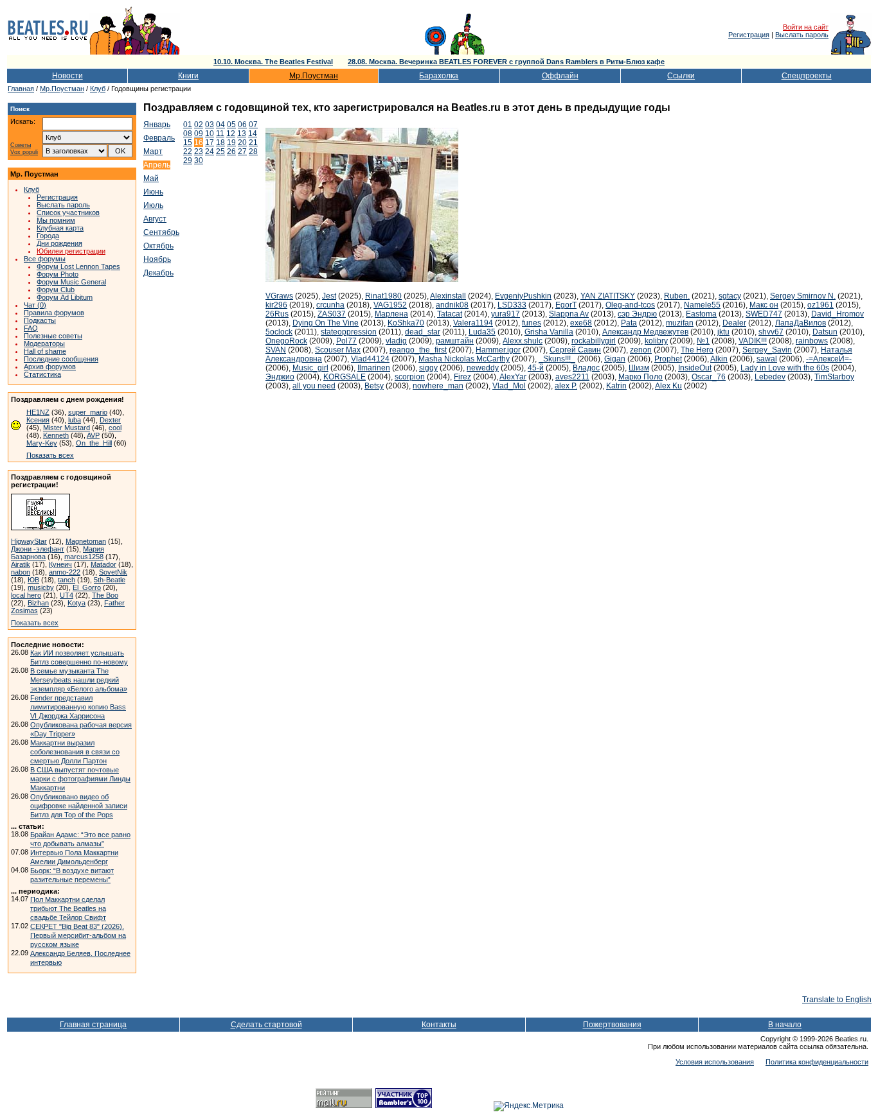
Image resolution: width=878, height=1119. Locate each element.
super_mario (87, 412)
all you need (314, 385)
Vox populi (24, 152)
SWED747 (764, 313)
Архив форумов (50, 366)
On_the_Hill (94, 443)
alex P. (566, 385)
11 (220, 133)
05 (231, 124)
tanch (66, 580)
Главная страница (93, 1024)
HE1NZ (37, 412)
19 (231, 142)
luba (74, 420)
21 (253, 142)
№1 (703, 340)
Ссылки (681, 75)
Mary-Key (41, 443)
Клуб (97, 88)
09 (198, 133)
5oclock (278, 331)
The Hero (697, 349)
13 (241, 133)
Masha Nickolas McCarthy (464, 358)
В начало (785, 1024)
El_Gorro (87, 587)
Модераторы (44, 343)
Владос (586, 367)
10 (209, 133)
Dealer (734, 322)
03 (209, 124)
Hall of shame (45, 351)
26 (231, 151)
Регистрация (748, 35)
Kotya (76, 603)
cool (115, 427)
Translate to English (837, 999)
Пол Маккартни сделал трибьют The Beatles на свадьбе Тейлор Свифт (68, 908)
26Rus (277, 313)
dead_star (422, 331)
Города (48, 235)
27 (242, 151)
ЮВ (33, 580)
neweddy (483, 367)
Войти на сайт (806, 27)
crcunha (330, 304)
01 (187, 124)
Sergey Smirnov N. (803, 295)
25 (220, 151)
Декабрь (158, 272)
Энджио (279, 376)
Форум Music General (71, 282)
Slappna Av (569, 313)
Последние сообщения (61, 359)
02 (198, 124)
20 (242, 142)
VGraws (279, 295)
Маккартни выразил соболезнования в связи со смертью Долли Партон (75, 752)
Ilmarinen (373, 367)
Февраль (159, 138)
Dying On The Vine (325, 322)
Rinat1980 (383, 295)
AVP (93, 435)
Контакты (439, 1024)
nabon (20, 572)
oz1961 (820, 304)
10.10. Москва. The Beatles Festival (273, 61)
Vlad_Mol (509, 385)
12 (230, 133)
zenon (641, 349)
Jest (329, 295)
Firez (462, 376)
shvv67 (771, 331)
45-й (536, 367)
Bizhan (38, 603)
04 (220, 124)
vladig (396, 340)
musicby (41, 587)
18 (220, 142)
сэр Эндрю (637, 313)
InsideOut (695, 367)
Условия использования (715, 1062)
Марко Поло (640, 376)
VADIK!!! (753, 340)
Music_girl (310, 367)
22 (187, 151)
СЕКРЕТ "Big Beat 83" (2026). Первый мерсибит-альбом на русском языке (78, 935)
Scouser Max (338, 349)
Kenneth (56, 435)
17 (209, 142)
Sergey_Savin (767, 349)
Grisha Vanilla (548, 331)
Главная (21, 88)
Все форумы (45, 259)
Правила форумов (54, 313)
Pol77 (346, 340)
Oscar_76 (709, 376)
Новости (67, 75)
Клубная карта (60, 228)
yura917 (505, 313)
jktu (723, 331)
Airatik (20, 564)
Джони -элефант (37, 549)
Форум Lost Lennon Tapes (78, 266)
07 (253, 124)
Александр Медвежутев (645, 331)
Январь (156, 124)
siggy (428, 367)
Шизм (639, 367)
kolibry (656, 340)
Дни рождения (59, 243)
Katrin (616, 385)
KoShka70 (406, 322)
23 (198, 151)
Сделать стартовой (266, 1024)
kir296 (276, 304)
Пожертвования (612, 1024)
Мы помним (56, 220)
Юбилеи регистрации (71, 251)
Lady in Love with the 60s (784, 367)
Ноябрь (157, 259)
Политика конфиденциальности (817, 1062)
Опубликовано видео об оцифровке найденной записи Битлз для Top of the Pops (78, 806)
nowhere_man (438, 385)
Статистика (42, 374)
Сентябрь (161, 232)
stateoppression (349, 331)
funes (531, 322)
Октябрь (158, 245)
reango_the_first (418, 349)
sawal (767, 358)
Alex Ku (668, 385)
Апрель (156, 164)
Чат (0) (35, 305)
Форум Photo (57, 274)
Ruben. (677, 295)
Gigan (614, 358)
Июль (153, 205)
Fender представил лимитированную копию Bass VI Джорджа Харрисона (78, 707)
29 (187, 160)
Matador (103, 564)
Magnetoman (86, 541)
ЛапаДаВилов (800, 322)
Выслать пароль (802, 35)
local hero (26, 595)
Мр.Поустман (313, 75)
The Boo (105, 595)
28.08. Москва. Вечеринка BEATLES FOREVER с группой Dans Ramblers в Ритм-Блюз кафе (506, 61)
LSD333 (511, 304)
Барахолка (438, 75)
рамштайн (455, 340)
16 (198, 142)
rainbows (812, 340)
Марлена (391, 313)
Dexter (110, 420)
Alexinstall (448, 295)
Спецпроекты (807, 75)
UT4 (66, 595)
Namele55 (702, 304)
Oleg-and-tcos (630, 304)
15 (187, 142)
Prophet (668, 358)
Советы (20, 145)
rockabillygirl (593, 340)
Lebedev (770, 376)
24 (209, 151)
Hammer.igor (498, 349)
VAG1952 (390, 304)
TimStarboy (834, 376)
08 (187, 133)
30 (198, 160)
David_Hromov (837, 313)
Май (151, 178)
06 (242, 124)
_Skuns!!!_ (557, 358)
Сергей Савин (575, 349)
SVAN (275, 349)
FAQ (31, 328)
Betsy (374, 385)
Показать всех (50, 455)
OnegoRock (286, 340)
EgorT (566, 304)
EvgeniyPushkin (523, 295)
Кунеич (60, 564)
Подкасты (40, 320)
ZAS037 (332, 313)
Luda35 (482, 331)
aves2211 (572, 376)
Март (153, 151)
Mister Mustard (66, 427)
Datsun (825, 331)
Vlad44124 (370, 358)
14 (252, 133)
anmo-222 (64, 572)
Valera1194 (473, 322)
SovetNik (113, 572)
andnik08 (452, 304)
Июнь (153, 191)
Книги (188, 75)
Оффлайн (560, 75)
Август (154, 218)
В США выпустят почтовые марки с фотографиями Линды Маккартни (80, 779)
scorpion (410, 376)
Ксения (37, 420)
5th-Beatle (109, 580)
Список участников (68, 212)
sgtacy (730, 295)
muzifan (680, 322)
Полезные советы (53, 336)
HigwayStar (29, 541)
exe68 (581, 322)
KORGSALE (344, 376)
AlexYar (512, 376)
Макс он (763, 304)
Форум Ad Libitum (65, 297)
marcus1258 (83, 556)
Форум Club (56, 289)
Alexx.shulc (522, 340)
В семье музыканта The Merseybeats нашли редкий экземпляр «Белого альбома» (78, 680)
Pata (629, 322)
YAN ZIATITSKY (607, 295)
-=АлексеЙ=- (829, 358)
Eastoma (701, 313)
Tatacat (449, 313)
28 (253, 151)
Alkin (719, 358)
